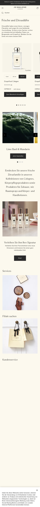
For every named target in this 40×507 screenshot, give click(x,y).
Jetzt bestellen (18, 156)
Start (20, 258)
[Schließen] (37, 490)
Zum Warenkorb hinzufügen (15, 94)
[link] (18, 136)
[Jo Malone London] (20, 8)
